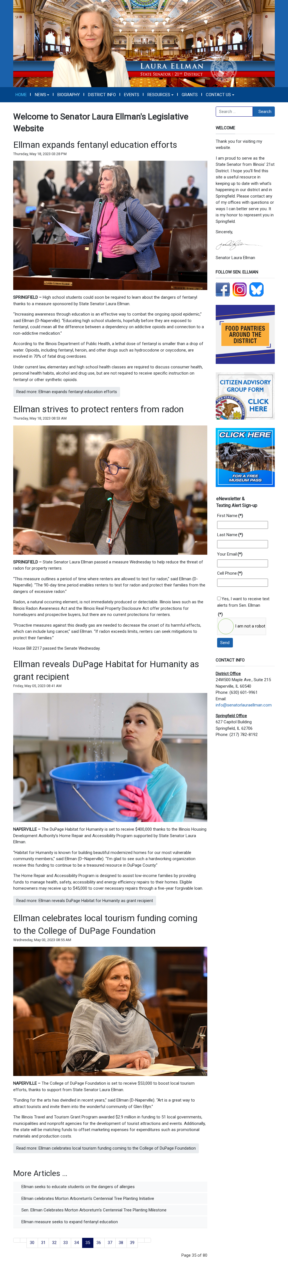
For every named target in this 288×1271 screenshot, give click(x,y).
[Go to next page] (141, 1240)
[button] (42, 94)
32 (54, 1242)
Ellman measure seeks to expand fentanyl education (69, 1221)
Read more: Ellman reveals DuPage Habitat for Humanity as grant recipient (84, 900)
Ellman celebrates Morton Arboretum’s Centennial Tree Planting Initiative (87, 1198)
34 (76, 1242)
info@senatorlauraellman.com (244, 705)
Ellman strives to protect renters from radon (98, 409)
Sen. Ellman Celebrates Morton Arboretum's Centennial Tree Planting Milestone (93, 1210)
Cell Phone (229, 573)
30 (32, 1242)
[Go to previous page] (23, 1240)
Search (264, 111)
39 (132, 1242)
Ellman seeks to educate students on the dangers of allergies (77, 1186)
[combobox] (234, 112)
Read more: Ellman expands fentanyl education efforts (66, 391)
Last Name (230, 534)
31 (43, 1242)
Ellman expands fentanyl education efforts (95, 144)
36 (98, 1242)
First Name (230, 515)
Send (225, 642)
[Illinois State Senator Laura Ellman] (144, 43)
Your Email (229, 554)
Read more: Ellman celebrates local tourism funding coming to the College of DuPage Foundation (106, 1148)
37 (110, 1242)
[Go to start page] (16, 1240)
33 (65, 1242)
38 (121, 1242)
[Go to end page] (147, 1240)
